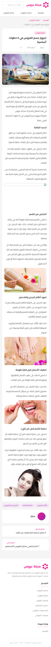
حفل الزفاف (41, 97)
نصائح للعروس (8, 12)
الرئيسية (41, 12)
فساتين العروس (42, 600)
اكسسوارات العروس (40, 610)
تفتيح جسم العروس (11, 505)
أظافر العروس (42, 505)
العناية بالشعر (27, 505)
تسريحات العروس (41, 615)
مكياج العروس (26, 12)
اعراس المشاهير (42, 605)
